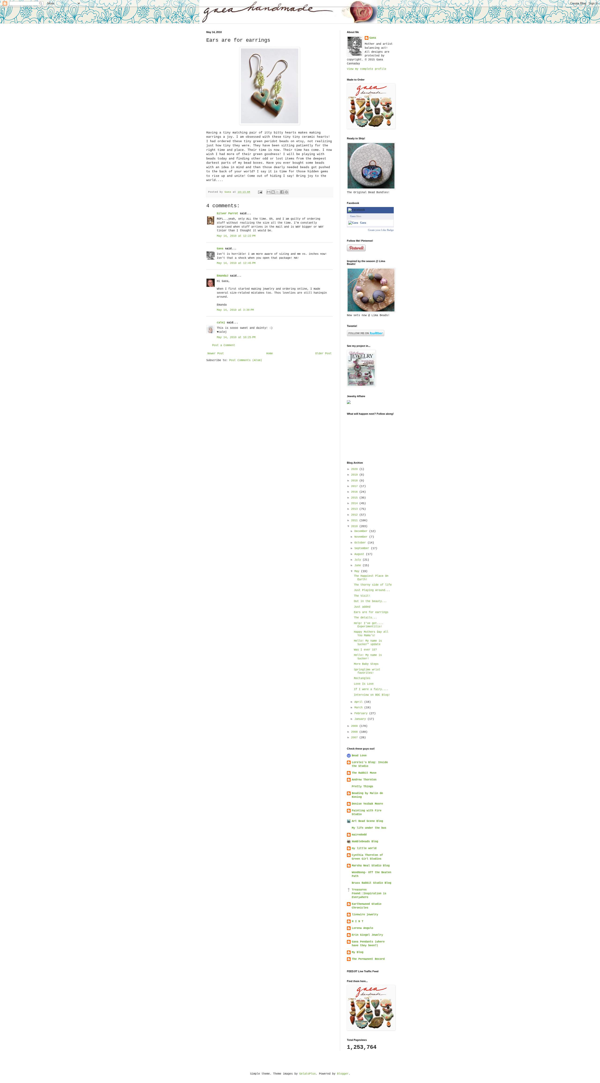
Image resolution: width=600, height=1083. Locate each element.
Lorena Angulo (362, 928)
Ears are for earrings (371, 612)
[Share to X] (277, 192)
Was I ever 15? (365, 649)
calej (221, 322)
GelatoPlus (307, 1074)
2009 (355, 726)
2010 (355, 526)
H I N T (357, 921)
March (359, 707)
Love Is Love (364, 684)
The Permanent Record (368, 959)
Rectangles (362, 678)
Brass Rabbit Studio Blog (371, 883)
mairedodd (359, 834)
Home (269, 353)
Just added (362, 607)
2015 (355, 497)
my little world (364, 848)
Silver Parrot (227, 213)
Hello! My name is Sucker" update (368, 642)
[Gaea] (353, 222)
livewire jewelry (365, 914)
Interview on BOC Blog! (372, 695)
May (357, 571)
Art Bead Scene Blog (367, 821)
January (361, 719)
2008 (355, 732)
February (361, 713)
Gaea (220, 248)
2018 (355, 480)
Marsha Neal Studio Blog (371, 865)
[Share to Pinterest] (286, 192)
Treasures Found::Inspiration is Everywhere (369, 893)
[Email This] (268, 192)
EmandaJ (222, 275)
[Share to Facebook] (282, 192)
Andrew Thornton (364, 779)
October (361, 542)
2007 (355, 737)
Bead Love (359, 755)
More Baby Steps (366, 664)
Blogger (343, 1074)
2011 (355, 520)
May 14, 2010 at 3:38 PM (235, 310)
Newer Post (215, 353)
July (358, 560)
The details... (365, 617)
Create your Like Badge (381, 230)
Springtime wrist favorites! (367, 671)
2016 (355, 492)
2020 (355, 469)
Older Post (323, 353)
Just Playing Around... (372, 590)
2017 (355, 486)
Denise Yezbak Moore (367, 804)
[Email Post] (260, 192)
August (360, 554)
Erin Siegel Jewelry (367, 935)
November (361, 537)
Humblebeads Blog (365, 841)
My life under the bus (369, 828)
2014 (355, 503)
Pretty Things (362, 786)
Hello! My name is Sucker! (368, 657)
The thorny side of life (373, 585)
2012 (355, 515)
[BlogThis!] (273, 192)
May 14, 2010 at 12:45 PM (236, 263)
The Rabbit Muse (364, 773)
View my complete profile (366, 69)
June (358, 565)
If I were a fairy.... (371, 689)
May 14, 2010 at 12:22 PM (236, 236)
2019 (355, 475)
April (359, 702)
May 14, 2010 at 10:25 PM (236, 337)
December (361, 531)
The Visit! (362, 596)
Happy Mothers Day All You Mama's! (371, 633)
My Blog (357, 952)
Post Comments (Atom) (245, 360)
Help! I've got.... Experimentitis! (368, 625)
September (362, 548)
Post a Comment (223, 345)
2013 (355, 509)
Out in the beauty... (370, 601)
